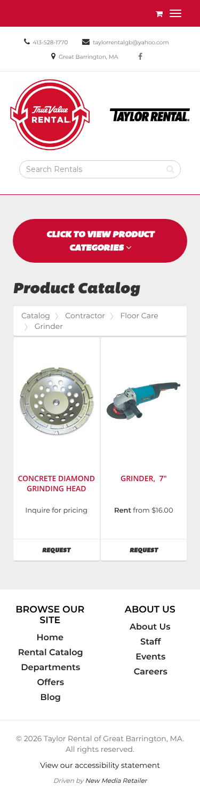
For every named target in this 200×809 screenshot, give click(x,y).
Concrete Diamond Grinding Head (56, 484)
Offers (50, 682)
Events (150, 656)
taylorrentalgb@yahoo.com (131, 42)
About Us (150, 627)
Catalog (35, 315)
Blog (51, 697)
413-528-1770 (50, 42)
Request (70, 550)
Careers (150, 671)
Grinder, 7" (144, 479)
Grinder (49, 326)
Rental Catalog (50, 652)
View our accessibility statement (100, 765)
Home (50, 637)
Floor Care (139, 315)
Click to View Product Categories (100, 240)
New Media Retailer (116, 780)
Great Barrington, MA (88, 56)
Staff (150, 642)
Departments (50, 667)
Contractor (85, 315)
